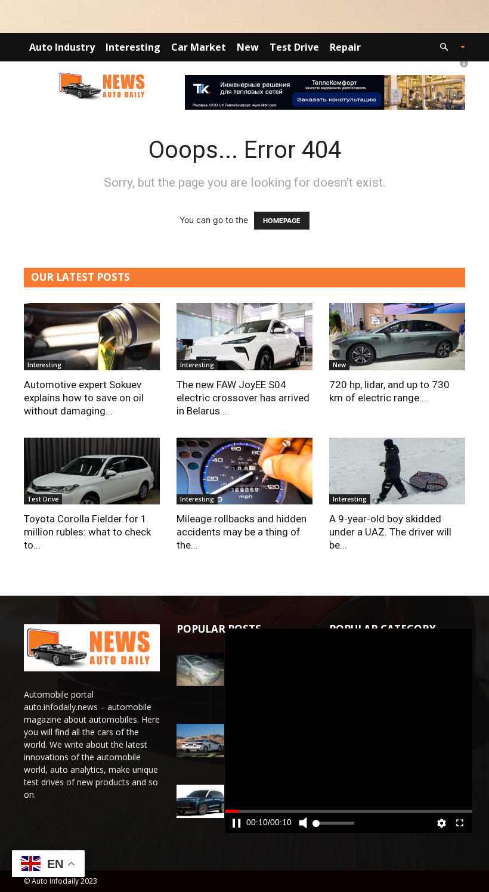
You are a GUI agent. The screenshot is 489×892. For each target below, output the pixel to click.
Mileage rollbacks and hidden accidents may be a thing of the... (242, 532)
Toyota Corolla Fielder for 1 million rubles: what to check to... (87, 532)
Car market (198, 47)
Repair (345, 47)
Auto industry (62, 47)
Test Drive (294, 47)
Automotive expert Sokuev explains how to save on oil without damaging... (84, 398)
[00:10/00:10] (348, 730)
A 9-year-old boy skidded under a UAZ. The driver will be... (390, 532)
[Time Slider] (348, 832)
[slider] (348, 832)
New (248, 47)
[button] (447, 47)
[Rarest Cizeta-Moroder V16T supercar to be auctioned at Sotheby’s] (200, 740)
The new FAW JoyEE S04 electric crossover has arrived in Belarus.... (243, 398)
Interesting (133, 47)
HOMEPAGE (282, 220)
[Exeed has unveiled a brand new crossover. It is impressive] (200, 801)
